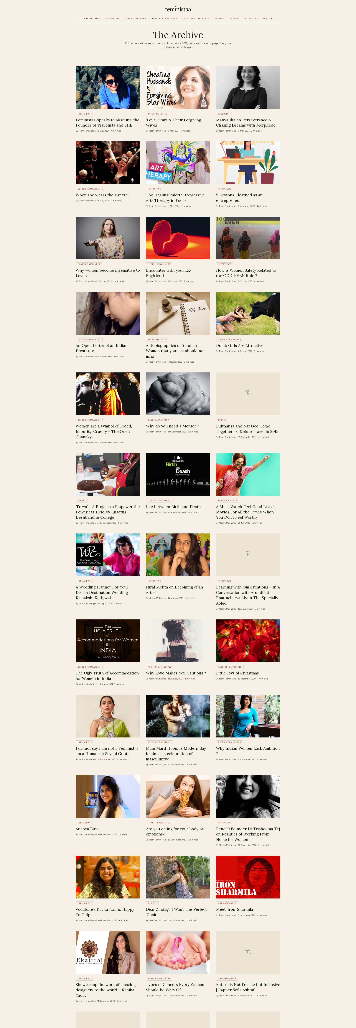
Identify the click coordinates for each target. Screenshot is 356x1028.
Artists (234, 18)
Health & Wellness (164, 18)
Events (219, 18)
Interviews (113, 18)
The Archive (92, 18)
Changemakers (136, 18)
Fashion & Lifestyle (196, 18)
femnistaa (178, 9)
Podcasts (251, 18)
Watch (267, 18)
